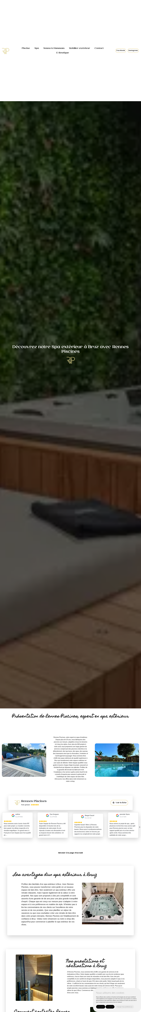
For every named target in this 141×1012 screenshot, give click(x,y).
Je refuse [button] (110, 1007)
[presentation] (0, 827)
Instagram (133, 50)
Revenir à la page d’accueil (70, 853)
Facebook (120, 50)
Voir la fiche (121, 803)
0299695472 (70, 369)
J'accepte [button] (101, 1007)
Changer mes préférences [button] (124, 1007)
